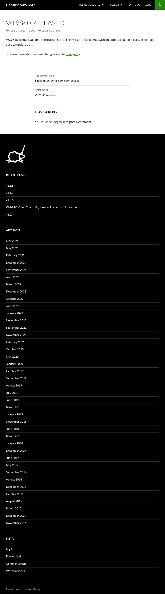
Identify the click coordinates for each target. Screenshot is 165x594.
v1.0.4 (9, 214)
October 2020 (15, 349)
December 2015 (16, 486)
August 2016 (14, 479)
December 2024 (16, 262)
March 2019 (13, 407)
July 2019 (12, 392)
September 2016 (16, 472)
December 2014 (16, 515)
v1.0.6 (9, 200)
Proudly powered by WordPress (23, 589)
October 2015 (15, 494)
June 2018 (12, 428)
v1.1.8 (9, 185)
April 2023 (13, 306)
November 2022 (16, 320)
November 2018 (16, 421)
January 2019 (14, 414)
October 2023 (15, 298)
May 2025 (12, 248)
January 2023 (14, 313)
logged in (59, 122)
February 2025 (15, 255)
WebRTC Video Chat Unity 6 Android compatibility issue (41, 207)
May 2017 (12, 465)
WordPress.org (15, 571)
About (149, 4)
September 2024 (16, 269)
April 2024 (13, 277)
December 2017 (16, 450)
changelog (73, 54)
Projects (114, 4)
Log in (9, 549)
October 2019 (15, 371)
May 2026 (12, 240)
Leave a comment (52, 30)
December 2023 (16, 291)
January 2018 (14, 443)
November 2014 (16, 522)
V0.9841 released (46, 93)
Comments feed (16, 563)
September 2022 (16, 327)
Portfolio (134, 4)
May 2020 (12, 356)
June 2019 (12, 400)
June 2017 (12, 457)
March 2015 (13, 508)
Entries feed (13, 556)
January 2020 (14, 363)
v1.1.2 (9, 192)
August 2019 (14, 385)
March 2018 (13, 436)
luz (33, 30)
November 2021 (16, 334)
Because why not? (20, 5)
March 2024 (13, 284)
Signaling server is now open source (57, 78)
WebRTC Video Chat (90, 4)
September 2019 (16, 378)
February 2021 (15, 342)
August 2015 (14, 501)
